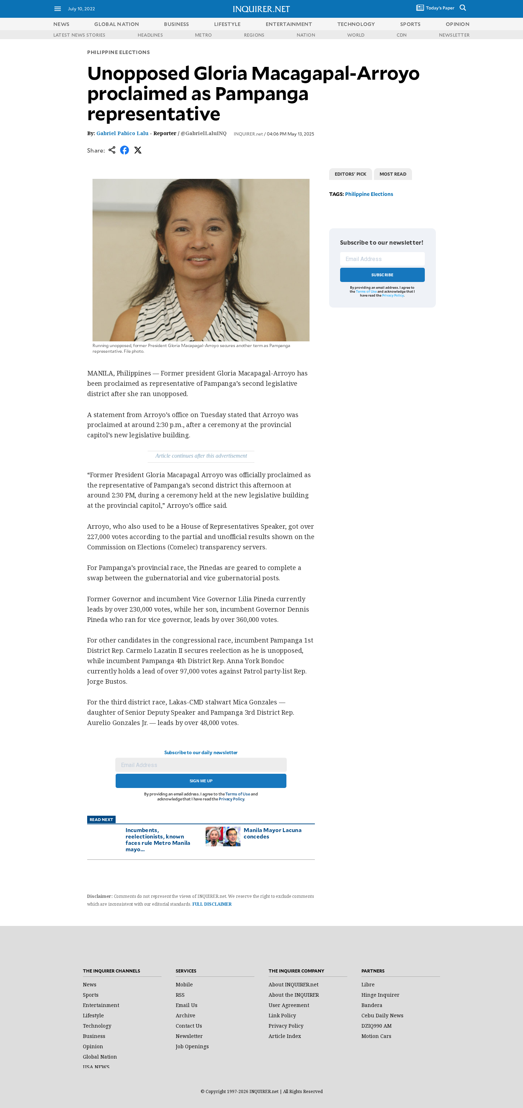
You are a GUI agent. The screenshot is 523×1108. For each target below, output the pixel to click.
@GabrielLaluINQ (204, 133)
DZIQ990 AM (376, 1025)
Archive (185, 1015)
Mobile (184, 984)
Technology (97, 1025)
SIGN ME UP (201, 781)
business (176, 24)
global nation (116, 24)
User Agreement (289, 1005)
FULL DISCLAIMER (212, 904)
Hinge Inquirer (380, 994)
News (61, 24)
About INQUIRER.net (293, 984)
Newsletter (189, 1036)
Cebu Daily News (382, 1015)
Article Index (285, 1036)
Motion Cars (376, 1036)
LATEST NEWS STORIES (79, 35)
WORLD (355, 35)
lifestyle (227, 24)
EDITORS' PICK (350, 174)
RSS (180, 994)
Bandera (371, 1005)
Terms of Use (237, 794)
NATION (306, 35)
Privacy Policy (231, 798)
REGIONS (254, 35)
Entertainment (101, 1005)
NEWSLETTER (454, 35)
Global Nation (100, 1056)
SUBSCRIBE (382, 274)
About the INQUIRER (294, 994)
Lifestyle (93, 1015)
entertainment (289, 24)
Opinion (93, 1046)
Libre (368, 984)
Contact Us (189, 1025)
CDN (402, 35)
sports (410, 24)
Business (94, 1036)
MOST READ (393, 174)
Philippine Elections (118, 52)
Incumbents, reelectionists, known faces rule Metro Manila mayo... (158, 839)
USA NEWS (96, 1067)
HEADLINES (150, 35)
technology (356, 24)
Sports (91, 994)
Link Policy (282, 1015)
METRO (203, 35)
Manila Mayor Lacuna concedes (273, 833)
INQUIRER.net (248, 134)
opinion (458, 24)
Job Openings (192, 1046)
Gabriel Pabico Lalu (122, 133)
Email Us (186, 1005)
